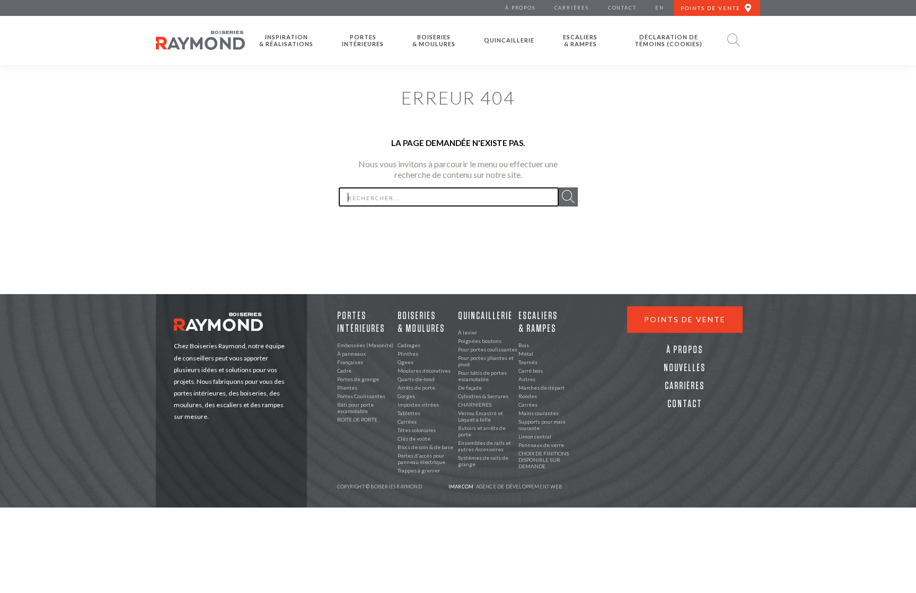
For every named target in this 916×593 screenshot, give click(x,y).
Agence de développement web (505, 486)
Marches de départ (541, 387)
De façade (470, 387)
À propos (684, 350)
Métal (525, 353)
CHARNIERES (474, 404)
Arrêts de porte (416, 387)
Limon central (534, 436)
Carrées (407, 421)
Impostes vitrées (418, 404)
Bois (523, 345)
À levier (467, 332)
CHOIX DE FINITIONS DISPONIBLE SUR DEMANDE (543, 459)
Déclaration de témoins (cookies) (668, 40)
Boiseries (433, 40)
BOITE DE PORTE (357, 419)
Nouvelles (685, 368)
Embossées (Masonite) (365, 345)
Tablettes (409, 413)
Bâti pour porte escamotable (355, 407)
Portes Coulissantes (361, 396)
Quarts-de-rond (416, 379)
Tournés (528, 362)
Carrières (684, 386)
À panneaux (351, 353)
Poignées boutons (479, 341)
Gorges (406, 396)
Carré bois (530, 370)
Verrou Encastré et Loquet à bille (480, 416)
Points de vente (685, 319)
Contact (684, 404)
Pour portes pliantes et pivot (486, 361)
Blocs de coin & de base (425, 447)
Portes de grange (358, 379)
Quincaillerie (509, 40)
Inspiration (286, 40)
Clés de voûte (414, 438)
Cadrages (409, 345)
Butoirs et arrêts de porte (482, 431)
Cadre (344, 370)
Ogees (405, 362)
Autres (526, 379)
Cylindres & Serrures (483, 396)
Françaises (350, 362)
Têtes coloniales (417, 430)
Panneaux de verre (541, 445)
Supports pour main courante (542, 424)
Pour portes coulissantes (487, 349)
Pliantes (347, 387)
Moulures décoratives (424, 370)
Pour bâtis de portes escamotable (482, 375)
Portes (363, 40)
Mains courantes (538, 413)
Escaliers (580, 40)
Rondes (527, 396)
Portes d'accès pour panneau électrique (421, 458)
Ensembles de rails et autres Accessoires (484, 446)
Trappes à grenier (419, 470)
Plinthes (408, 353)
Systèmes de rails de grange (483, 460)
